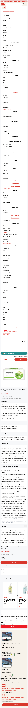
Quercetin (5, 105)
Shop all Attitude (5, 394)
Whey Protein (6, 114)
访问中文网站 (6, 334)
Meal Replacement (7, 144)
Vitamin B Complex (7, 18)
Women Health (6, 309)
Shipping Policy (6, 333)
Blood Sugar (5, 312)
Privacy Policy (17, 688)
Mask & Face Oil (6, 200)
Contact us (6, 330)
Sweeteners (6, 173)
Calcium (5, 77)
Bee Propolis (6, 62)
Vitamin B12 (5, 30)
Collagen (5, 57)
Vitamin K (5, 40)
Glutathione (5, 70)
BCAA (4, 129)
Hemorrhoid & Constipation (9, 272)
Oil (3, 175)
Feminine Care (15, 218)
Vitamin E (5, 37)
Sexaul (4, 307)
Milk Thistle (5, 97)
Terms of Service (10, 688)
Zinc (4, 82)
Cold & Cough (6, 258)
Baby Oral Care (6, 228)
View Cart (7, 359)
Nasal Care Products (7, 285)
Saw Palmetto (6, 107)
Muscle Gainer (6, 118)
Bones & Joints (6, 305)
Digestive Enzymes (7, 50)
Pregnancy (5, 290)
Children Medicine (7, 230)
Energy (4, 314)
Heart (4, 297)
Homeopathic (6, 248)
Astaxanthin (5, 65)
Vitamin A (5, 25)
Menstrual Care (6, 220)
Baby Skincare (6, 225)
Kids (4, 292)
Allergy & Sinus (6, 270)
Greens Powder (15, 186)
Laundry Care (6, 239)
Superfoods (15, 183)
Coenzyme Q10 (6, 55)
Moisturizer (5, 195)
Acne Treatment (6, 202)
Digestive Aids (6, 263)
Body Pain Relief (6, 255)
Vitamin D (5, 23)
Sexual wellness (6, 241)
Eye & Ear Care (6, 265)
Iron (4, 80)
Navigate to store (6, 638)
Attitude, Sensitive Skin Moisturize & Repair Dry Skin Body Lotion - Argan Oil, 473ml (10, 601)
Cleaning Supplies (7, 236)
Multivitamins (6, 15)
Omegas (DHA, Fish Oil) (8, 45)
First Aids (5, 253)
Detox (4, 324)
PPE (4, 250)
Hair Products (15, 215)
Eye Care (5, 197)
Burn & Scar (5, 282)
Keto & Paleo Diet (7, 139)
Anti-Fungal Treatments (8, 280)
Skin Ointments (6, 277)
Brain (4, 317)
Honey (15, 180)
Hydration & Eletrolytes (8, 133)
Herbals (15, 92)
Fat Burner (5, 149)
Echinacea (5, 102)
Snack (4, 165)
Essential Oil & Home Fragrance (10, 234)
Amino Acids (6, 126)
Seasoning (5, 178)
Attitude (5, 603)
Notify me (14, 562)
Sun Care (5, 210)
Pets (15, 327)
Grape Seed (5, 67)
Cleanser (5, 192)
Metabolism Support (7, 146)
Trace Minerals (6, 90)
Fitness (4, 295)
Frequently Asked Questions (10, 331)
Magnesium (5, 87)
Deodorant (5, 212)
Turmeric (5, 95)
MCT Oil (5, 170)
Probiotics (5, 47)
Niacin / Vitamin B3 (7, 27)
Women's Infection (7, 275)
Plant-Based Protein (7, 116)
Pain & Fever (5, 260)
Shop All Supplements (8, 72)
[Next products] (26, 592)
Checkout (21, 359)
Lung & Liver (5, 302)
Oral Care (5, 267)
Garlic (4, 100)
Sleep (4, 300)
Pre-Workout (6, 124)
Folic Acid (5, 32)
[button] (26, 4)
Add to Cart (10, 606)
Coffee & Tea (6, 155)
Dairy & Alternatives (7, 158)
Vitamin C (5, 20)
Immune (5, 319)
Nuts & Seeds (6, 163)
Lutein (4, 52)
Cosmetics (5, 205)
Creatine (5, 131)
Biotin (4, 35)
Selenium (5, 85)
